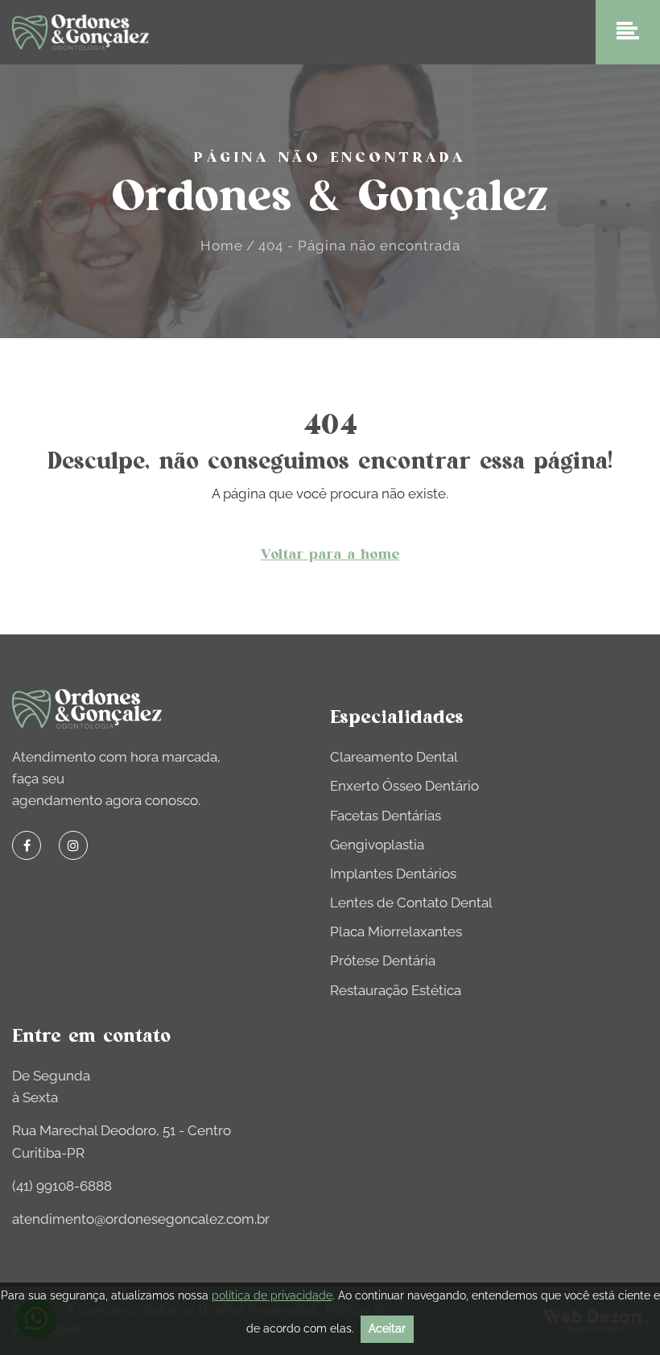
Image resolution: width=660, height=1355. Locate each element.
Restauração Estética (395, 990)
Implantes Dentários (393, 873)
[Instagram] (73, 845)
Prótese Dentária (382, 960)
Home (221, 246)
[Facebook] (26, 845)
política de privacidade (272, 1295)
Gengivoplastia (377, 845)
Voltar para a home (330, 554)
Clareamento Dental (394, 757)
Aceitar (387, 1328)
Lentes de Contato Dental (411, 902)
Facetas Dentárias (385, 816)
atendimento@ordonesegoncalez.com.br (141, 1219)
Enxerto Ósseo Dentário (404, 786)
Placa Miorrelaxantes (396, 931)
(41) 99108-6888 (62, 1186)
